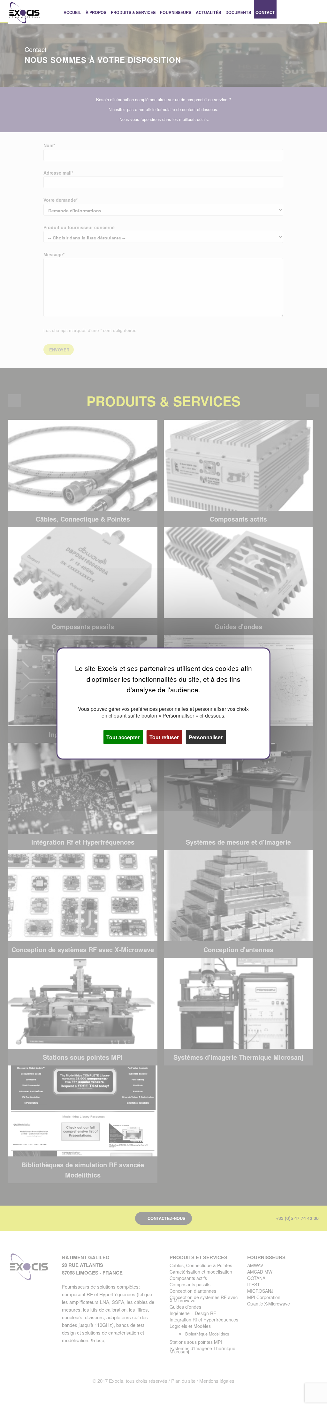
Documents (238, 12)
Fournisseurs (175, 12)
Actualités (208, 12)
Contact (265, 12)
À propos (96, 12)
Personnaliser (206, 737)
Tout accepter (123, 737)
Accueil (72, 12)
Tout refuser (164, 737)
